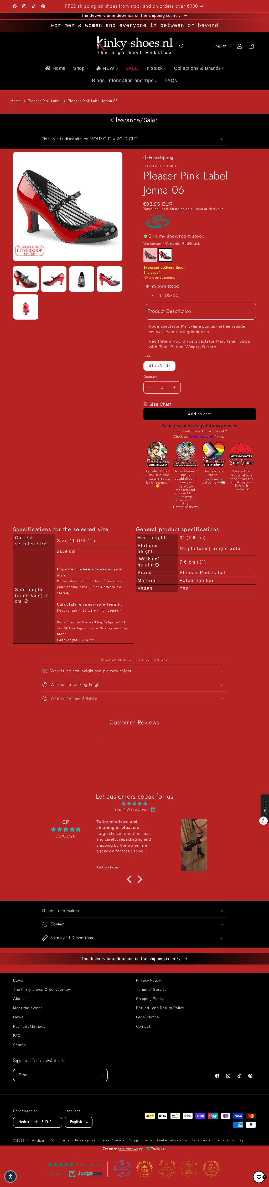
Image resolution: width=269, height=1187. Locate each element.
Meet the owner (27, 1007)
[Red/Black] (165, 255)
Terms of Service (151, 989)
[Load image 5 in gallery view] (25, 307)
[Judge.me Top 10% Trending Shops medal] (211, 1168)
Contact (143, 1026)
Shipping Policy (150, 998)
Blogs (18, 980)
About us (21, 998)
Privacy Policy (148, 980)
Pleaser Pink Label (44, 100)
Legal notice (201, 1140)
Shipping (177, 209)
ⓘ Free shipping (158, 158)
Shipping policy (140, 1140)
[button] (182, 46)
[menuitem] (55, 68)
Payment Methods (29, 1026)
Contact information (172, 1140)
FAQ (17, 1035)
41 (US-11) (159, 365)
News (18, 1017)
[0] (259, 1177)
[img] (134, 804)
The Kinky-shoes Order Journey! (42, 989)
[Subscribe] (101, 1075)
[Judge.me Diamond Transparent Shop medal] (122, 1168)
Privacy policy (85, 1140)
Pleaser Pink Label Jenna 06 (93, 100)
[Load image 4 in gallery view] (109, 279)
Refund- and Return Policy (160, 1007)
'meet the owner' (201, 436)
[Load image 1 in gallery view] (25, 279)
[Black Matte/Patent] (150, 255)
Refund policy (60, 1140)
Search (19, 1044)
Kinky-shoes (36, 1141)
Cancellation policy (229, 1140)
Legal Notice (147, 1017)
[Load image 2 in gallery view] (53, 279)
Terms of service (112, 1140)
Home (16, 100)
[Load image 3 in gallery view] (81, 279)
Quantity (150, 376)
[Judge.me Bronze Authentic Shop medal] (166, 1168)
